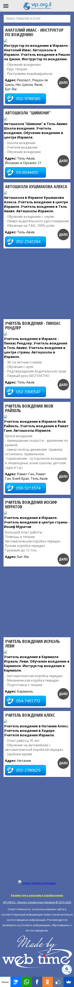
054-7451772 (28, 701)
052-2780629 (28, 770)
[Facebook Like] (58, 982)
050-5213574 (28, 488)
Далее (63, 82)
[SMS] (15, 982)
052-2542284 (28, 241)
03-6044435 (27, 172)
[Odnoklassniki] (47, 982)
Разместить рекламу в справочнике (37, 895)
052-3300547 (28, 392)
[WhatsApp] (26, 982)
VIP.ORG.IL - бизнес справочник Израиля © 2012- (37, 902)
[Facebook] (37, 982)
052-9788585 (28, 98)
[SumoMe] (69, 982)
